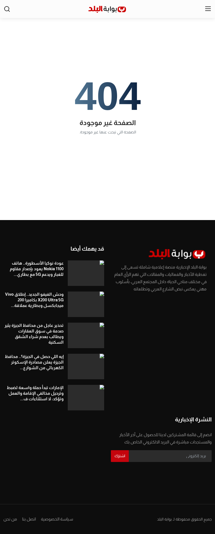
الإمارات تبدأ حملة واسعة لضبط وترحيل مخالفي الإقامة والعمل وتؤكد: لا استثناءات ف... (35, 393)
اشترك (119, 456)
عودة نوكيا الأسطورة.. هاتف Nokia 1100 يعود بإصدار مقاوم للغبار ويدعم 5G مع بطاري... (37, 269)
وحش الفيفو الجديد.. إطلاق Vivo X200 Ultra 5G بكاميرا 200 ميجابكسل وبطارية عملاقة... (34, 300)
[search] (7, 9)
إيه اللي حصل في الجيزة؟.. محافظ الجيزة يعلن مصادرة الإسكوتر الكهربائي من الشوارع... (34, 362)
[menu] (208, 9)
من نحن (10, 519)
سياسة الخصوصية (57, 519)
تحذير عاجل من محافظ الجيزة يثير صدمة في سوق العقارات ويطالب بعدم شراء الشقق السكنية (34, 334)
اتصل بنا (29, 519)
